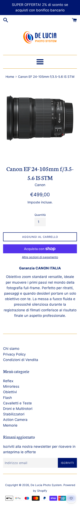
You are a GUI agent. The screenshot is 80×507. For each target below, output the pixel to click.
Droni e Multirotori (17, 409)
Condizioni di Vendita (20, 360)
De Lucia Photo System (46, 485)
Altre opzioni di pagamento (40, 257)
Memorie (10, 425)
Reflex (8, 381)
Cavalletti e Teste (17, 403)
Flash (7, 398)
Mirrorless (11, 386)
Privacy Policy (14, 354)
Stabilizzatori (13, 414)
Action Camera (15, 420)
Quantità (40, 214)
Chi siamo (11, 349)
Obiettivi (10, 392)
